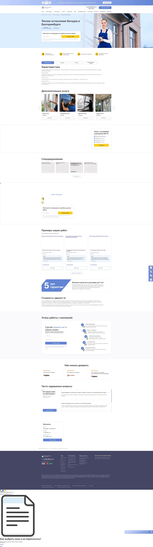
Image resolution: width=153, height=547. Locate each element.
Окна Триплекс (71, 467)
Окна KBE (62, 462)
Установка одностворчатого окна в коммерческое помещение (76, 251)
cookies (146, 531)
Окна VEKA (63, 468)
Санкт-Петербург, (98, 458)
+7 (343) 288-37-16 (46, 432)
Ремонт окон (45, 113)
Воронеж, (99, 457)
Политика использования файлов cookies (79, 485)
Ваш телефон (46, 36)
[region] (86, 401)
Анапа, (103, 457)
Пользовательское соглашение (47, 485)
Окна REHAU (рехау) (63, 465)
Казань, (96, 457)
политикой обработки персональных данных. (50, 216)
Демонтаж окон (82, 113)
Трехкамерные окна (72, 460)
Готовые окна (63, 471)
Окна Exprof (63, 466)
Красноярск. (107, 458)
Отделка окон (99, 113)
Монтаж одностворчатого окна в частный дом (51, 250)
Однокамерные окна (72, 457)
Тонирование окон (65, 113)
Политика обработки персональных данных (62, 485)
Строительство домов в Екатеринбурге (84, 458)
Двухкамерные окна (72, 459)
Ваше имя (48, 335)
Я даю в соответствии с (55, 347)
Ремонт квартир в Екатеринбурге (82, 461)
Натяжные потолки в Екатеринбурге (83, 463)
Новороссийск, (107, 457)
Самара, (103, 458)
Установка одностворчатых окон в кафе (97, 250)
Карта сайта (91, 485)
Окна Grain (63, 469)
